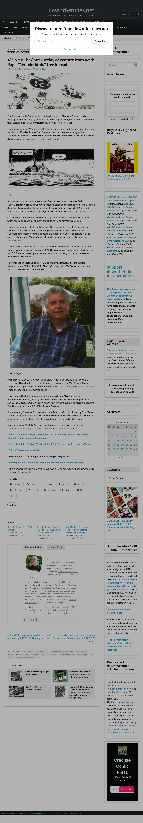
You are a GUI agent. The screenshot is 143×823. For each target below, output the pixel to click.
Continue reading (71, 49)
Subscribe (100, 41)
